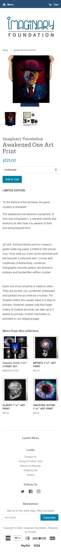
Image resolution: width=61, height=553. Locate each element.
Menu (10, 4)
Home (5, 49)
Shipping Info (31, 470)
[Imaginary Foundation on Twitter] (23, 492)
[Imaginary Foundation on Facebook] (31, 492)
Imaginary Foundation (35, 527)
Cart (55, 4)
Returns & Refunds (30, 465)
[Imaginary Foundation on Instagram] (38, 492)
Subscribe (49, 517)
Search (30, 474)
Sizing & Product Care (30, 461)
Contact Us (30, 456)
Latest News (30, 438)
